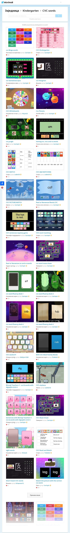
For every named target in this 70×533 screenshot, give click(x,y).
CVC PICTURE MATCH (14, 202)
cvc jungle (9, 141)
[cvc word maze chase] (50, 250)
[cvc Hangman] (50, 68)
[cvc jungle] (20, 128)
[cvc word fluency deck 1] (20, 281)
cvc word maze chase (44, 263)
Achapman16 (20, 483)
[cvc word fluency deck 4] (20, 311)
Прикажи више (35, 495)
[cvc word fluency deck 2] (50, 311)
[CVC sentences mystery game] (20, 220)
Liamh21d (48, 388)
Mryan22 (25, 113)
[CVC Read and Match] (50, 437)
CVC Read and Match (44, 450)
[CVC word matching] (50, 220)
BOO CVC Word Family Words (47, 355)
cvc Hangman (41, 80)
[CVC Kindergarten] (50, 37)
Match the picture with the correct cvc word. (49, 482)
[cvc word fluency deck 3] (50, 281)
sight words (10, 450)
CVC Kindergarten (42, 50)
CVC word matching (43, 233)
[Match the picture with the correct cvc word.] (50, 468)
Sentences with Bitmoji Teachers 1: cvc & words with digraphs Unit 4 (19, 419)
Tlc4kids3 (55, 357)
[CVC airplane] (50, 372)
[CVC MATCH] (20, 159)
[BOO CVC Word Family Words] (50, 342)
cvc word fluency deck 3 (45, 294)
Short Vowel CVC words (14, 481)
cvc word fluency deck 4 (15, 324)
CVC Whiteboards (12, 111)
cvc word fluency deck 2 (45, 324)
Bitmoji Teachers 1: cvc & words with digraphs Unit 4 (20, 386)
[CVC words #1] (20, 342)
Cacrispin (28, 53)
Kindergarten (31, 10)
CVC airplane (41, 385)
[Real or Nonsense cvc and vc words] (20, 250)
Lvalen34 (17, 174)
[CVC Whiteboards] (20, 98)
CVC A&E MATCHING (43, 172)
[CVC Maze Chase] (50, 405)
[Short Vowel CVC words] (20, 468)
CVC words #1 (11, 355)
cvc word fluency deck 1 (15, 294)
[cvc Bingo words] (20, 37)
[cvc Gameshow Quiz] (20, 68)
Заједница (12, 10)
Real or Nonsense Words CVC (47, 202)
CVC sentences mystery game (17, 233)
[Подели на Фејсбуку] (2, 183)
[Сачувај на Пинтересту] (2, 188)
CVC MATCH (10, 172)
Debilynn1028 (24, 357)
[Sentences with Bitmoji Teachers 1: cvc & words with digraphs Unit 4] (20, 405)
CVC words (49, 10)
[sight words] (20, 437)
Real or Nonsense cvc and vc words (19, 263)
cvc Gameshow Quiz (13, 80)
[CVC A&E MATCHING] (50, 159)
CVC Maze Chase (42, 418)
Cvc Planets (40, 111)
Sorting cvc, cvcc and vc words (47, 141)
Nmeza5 (24, 453)
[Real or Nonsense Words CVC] (50, 189)
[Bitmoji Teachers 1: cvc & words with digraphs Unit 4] (20, 372)
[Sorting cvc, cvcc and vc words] (50, 128)
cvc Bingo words (12, 50)
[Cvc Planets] (50, 98)
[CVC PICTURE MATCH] (20, 189)
